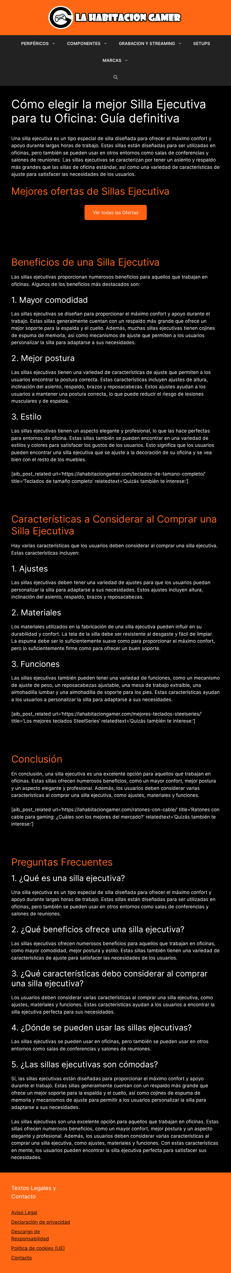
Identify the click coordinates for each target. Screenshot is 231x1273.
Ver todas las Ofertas (115, 212)
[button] (115, 77)
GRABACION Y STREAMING (147, 43)
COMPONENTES (84, 43)
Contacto (21, 1258)
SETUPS (201, 43)
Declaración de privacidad (40, 1222)
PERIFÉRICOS (35, 43)
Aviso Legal (24, 1212)
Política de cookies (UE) (38, 1248)
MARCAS (112, 60)
